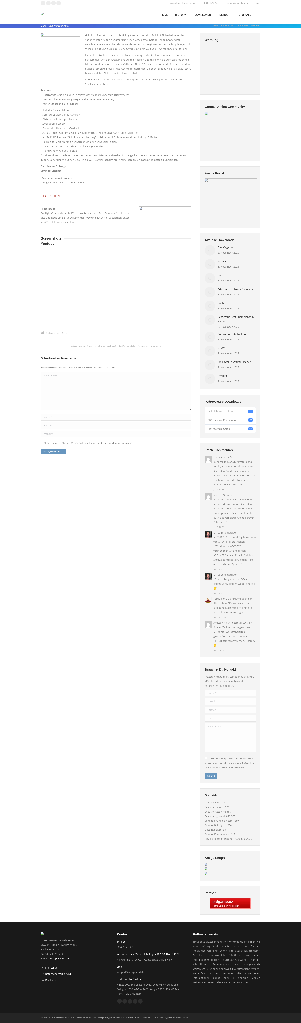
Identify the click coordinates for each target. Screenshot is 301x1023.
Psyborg (222, 375)
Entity (221, 303)
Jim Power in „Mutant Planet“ (234, 361)
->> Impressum (49, 967)
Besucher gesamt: (215, 816)
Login (257, 3)
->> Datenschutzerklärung (56, 973)
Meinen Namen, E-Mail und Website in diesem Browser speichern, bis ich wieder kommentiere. (90, 443)
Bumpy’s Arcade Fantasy (232, 334)
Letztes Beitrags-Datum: (219, 838)
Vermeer (223, 261)
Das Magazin (225, 247)
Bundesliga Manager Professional (233, 462)
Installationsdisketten (230, 411)
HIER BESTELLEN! (50, 196)
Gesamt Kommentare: (218, 834)
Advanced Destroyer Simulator (235, 289)
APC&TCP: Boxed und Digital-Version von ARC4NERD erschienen (234, 539)
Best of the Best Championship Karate (236, 319)
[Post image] (210, 250)
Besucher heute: (215, 807)
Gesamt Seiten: (214, 829)
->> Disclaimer (49, 980)
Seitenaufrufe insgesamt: (220, 820)
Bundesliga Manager (225, 499)
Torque (217, 598)
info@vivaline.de (59, 958)
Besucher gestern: (216, 811)
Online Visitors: (214, 802)
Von (105, 345)
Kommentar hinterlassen (150, 345)
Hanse (221, 275)
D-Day (221, 348)
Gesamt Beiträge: (215, 825)
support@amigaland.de (130, 972)
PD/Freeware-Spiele (230, 428)
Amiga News (86, 345)
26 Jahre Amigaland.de (226, 579)
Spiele (217, 627)
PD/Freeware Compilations (230, 420)
